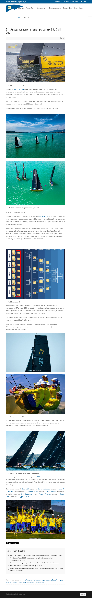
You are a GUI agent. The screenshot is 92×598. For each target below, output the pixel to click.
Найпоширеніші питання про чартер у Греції (26, 565)
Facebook (58, 2)
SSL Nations (43, 216)
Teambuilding (67, 8)
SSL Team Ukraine (43, 477)
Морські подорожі (55, 8)
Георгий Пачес (32, 491)
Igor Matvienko (26, 494)
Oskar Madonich (44, 489)
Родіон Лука (30, 8)
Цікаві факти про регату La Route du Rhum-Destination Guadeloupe (34, 563)
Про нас (26, 17)
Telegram (83, 2)
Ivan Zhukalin (51, 491)
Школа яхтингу (41, 8)
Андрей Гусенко (45, 494)
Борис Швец (26, 489)
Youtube (67, 2)
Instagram (74, 2)
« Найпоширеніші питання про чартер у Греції (40, 580)
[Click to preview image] (35, 62)
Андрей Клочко (24, 497)
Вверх (83, 594)
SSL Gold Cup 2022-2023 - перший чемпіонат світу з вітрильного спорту (36, 555)
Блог (20, 17)
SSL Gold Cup (19, 89)
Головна (21, 8)
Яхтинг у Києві (78, 8)
